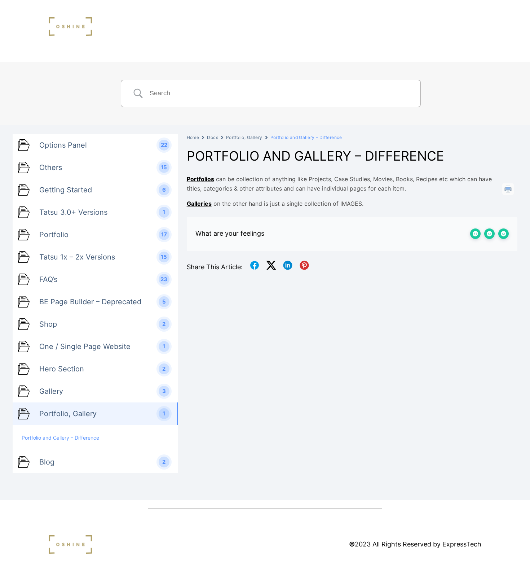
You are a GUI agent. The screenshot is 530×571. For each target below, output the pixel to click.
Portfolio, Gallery (244, 137)
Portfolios (200, 179)
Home (193, 137)
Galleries (199, 203)
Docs (212, 137)
